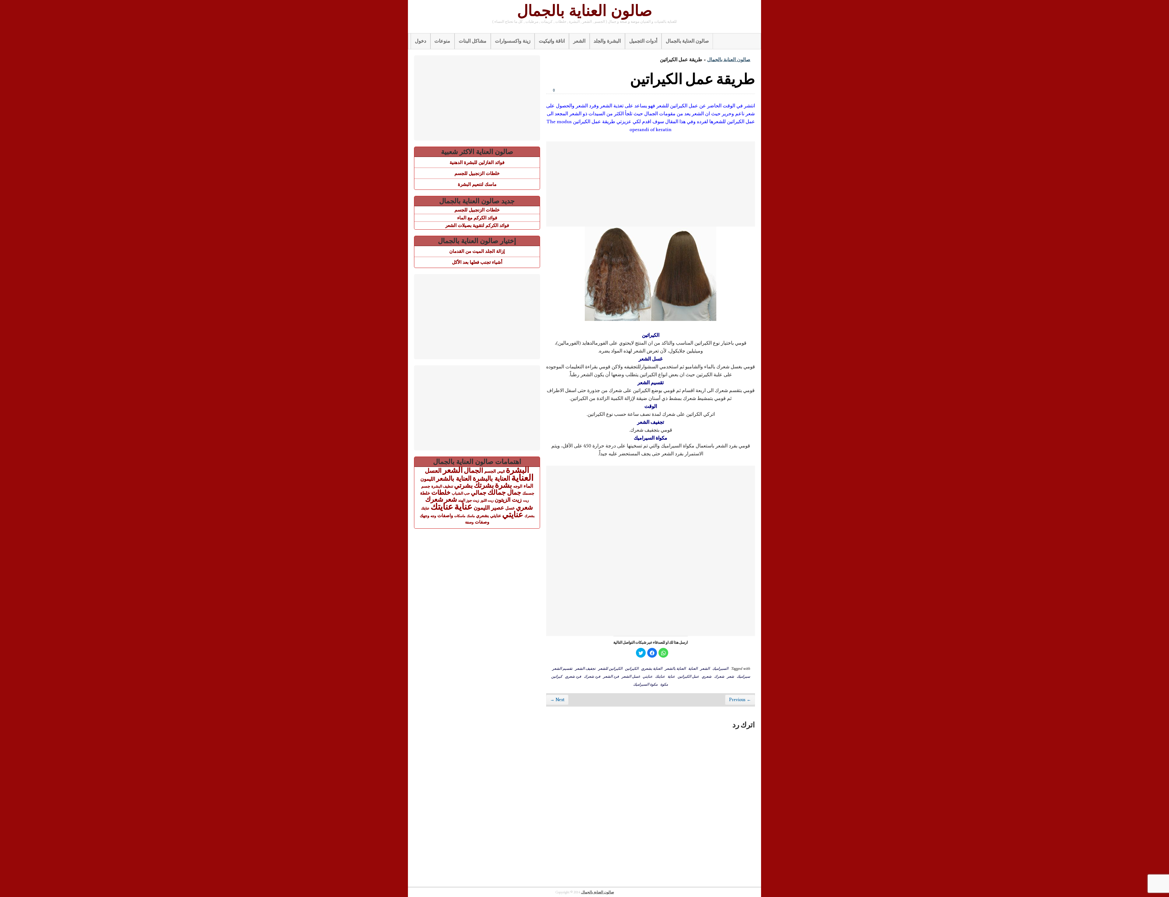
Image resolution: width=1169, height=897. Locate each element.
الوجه (517, 486)
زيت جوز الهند (468, 500)
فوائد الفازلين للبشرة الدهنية (477, 162)
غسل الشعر (631, 676)
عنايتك (660, 676)
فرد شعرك (592, 676)
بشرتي (463, 485)
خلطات (441, 492)
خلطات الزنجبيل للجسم (477, 173)
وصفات (482, 522)
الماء (528, 485)
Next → (557, 699)
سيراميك (743, 676)
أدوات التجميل (643, 40)
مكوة (664, 684)
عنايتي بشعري (488, 515)
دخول (420, 40)
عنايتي (647, 676)
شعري (706, 676)
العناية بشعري (651, 668)
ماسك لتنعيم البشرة (477, 184)
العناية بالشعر (675, 668)
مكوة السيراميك (645, 684)
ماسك (471, 516)
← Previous (740, 699)
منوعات (442, 40)
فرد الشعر (611, 676)
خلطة (425, 493)
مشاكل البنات (472, 40)
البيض (501, 471)
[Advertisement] (650, 184)
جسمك (528, 493)
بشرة (503, 485)
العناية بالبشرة (491, 478)
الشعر (579, 40)
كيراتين (556, 676)
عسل (510, 508)
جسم (425, 486)
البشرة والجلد (607, 40)
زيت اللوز (486, 500)
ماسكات (459, 516)
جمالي (478, 492)
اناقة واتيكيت (552, 40)
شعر (730, 676)
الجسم (490, 471)
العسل (433, 470)
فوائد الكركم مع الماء (477, 217)
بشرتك (484, 485)
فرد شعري (573, 676)
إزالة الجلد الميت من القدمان (477, 251)
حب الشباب (461, 493)
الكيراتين (631, 668)
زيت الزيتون (508, 499)
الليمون (427, 479)
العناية (692, 668)
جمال (514, 492)
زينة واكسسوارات (513, 40)
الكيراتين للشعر (610, 668)
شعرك (719, 676)
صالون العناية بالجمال (584, 10)
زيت (526, 500)
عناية (671, 676)
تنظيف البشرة (442, 486)
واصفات (445, 515)
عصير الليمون (489, 508)
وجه (433, 516)
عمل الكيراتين (688, 676)
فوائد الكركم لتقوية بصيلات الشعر (477, 225)
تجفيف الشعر (585, 668)
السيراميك (720, 668)
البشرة (517, 470)
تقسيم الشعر (562, 668)
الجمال (473, 470)
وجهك (424, 516)
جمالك (497, 492)
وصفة (469, 522)
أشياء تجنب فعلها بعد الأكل (477, 262)
